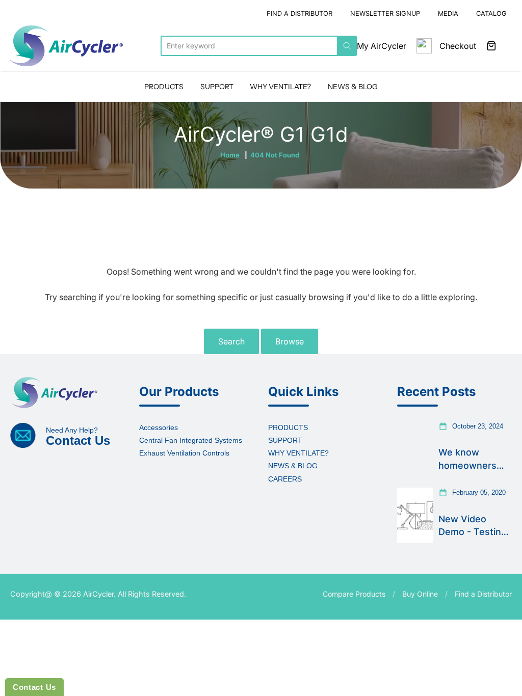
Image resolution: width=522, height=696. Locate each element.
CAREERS (285, 479)
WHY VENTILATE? (280, 86)
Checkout (457, 46)
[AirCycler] (66, 45)
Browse (289, 341)
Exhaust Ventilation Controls (184, 453)
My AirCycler (381, 46)
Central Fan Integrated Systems (190, 440)
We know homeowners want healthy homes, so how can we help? (472, 459)
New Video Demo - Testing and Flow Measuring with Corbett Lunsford (472, 526)
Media (448, 13)
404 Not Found (274, 155)
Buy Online (420, 594)
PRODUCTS (164, 86)
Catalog (491, 13)
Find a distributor (299, 13)
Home (230, 155)
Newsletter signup (385, 13)
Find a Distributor (483, 594)
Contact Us (34, 687)
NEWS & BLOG (353, 86)
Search (231, 341)
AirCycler (98, 594)
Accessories (158, 427)
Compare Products (354, 594)
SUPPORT (216, 86)
